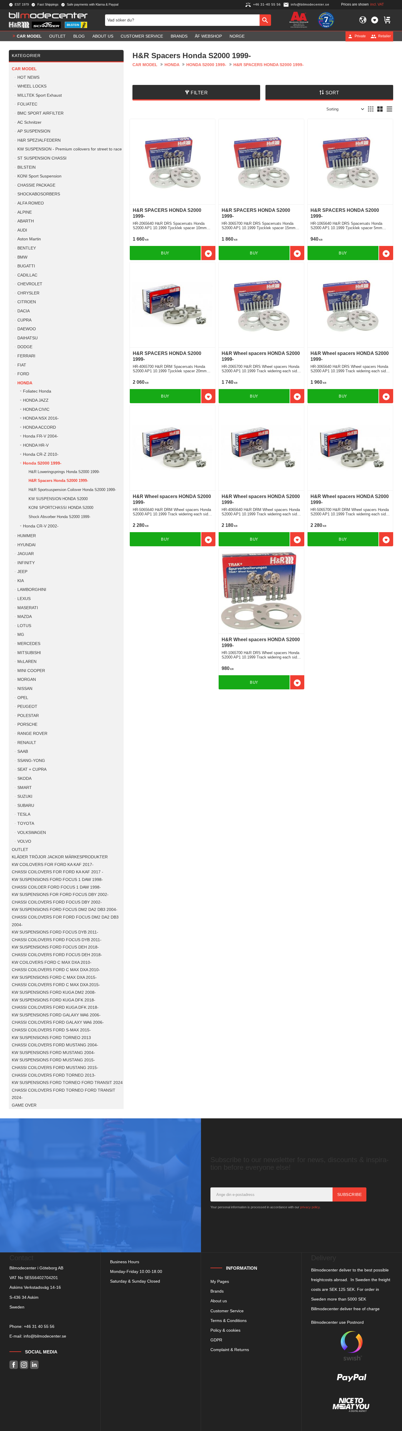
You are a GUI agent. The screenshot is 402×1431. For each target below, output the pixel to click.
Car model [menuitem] (29, 36)
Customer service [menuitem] (142, 36)
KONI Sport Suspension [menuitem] (39, 176)
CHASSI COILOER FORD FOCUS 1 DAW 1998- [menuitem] (56, 887)
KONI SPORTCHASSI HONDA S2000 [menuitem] (61, 507)
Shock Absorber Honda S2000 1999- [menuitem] (59, 517)
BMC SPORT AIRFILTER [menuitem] (40, 113)
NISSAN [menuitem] (24, 688)
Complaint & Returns (229, 1349)
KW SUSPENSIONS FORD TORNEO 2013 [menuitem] (51, 1037)
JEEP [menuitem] (22, 571)
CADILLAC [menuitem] (27, 275)
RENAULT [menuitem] (26, 742)
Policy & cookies (225, 1330)
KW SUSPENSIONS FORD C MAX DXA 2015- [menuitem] (54, 977)
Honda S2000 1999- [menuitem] (42, 463)
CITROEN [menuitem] (26, 302)
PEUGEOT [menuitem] (27, 706)
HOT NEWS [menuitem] (28, 77)
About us (218, 1300)
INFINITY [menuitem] (26, 563)
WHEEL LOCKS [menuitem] (31, 86)
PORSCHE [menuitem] (27, 724)
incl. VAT (377, 4)
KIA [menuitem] (20, 581)
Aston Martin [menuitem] (29, 239)
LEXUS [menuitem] (24, 598)
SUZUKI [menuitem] (24, 796)
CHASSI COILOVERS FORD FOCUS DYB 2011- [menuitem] (57, 940)
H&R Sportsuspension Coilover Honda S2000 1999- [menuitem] (72, 489)
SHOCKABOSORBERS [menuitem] (38, 194)
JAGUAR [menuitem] (25, 554)
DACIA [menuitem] (23, 311)
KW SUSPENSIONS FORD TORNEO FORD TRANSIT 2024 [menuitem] (67, 1082)
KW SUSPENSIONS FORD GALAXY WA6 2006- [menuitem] (56, 1015)
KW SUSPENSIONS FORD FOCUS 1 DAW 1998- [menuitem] (57, 879)
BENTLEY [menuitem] (26, 248)
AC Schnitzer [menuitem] (29, 122)
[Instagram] (24, 1364)
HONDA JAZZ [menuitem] (36, 400)
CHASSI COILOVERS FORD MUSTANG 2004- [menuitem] (55, 1045)
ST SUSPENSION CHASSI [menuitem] (42, 158)
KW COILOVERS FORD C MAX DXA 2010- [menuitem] (52, 962)
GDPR (216, 1340)
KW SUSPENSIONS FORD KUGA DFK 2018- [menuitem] (53, 1000)
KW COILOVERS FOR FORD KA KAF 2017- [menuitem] (53, 864)
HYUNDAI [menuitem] (26, 545)
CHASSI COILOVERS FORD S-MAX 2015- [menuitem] (51, 1030)
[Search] (265, 20)
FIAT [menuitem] (21, 365)
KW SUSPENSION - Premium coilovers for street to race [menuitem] (69, 149)
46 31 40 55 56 (40, 1326)
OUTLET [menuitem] (57, 36)
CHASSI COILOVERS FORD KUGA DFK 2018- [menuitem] (55, 1007)
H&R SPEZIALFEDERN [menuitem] (39, 140)
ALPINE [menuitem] (24, 212)
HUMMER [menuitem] (26, 536)
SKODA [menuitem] (24, 778)
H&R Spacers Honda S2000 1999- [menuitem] (58, 480)
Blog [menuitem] (79, 36)
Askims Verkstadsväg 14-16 (35, 1287)
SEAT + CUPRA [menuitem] (31, 769)
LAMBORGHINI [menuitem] (31, 589)
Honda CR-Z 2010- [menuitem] (41, 454)
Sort (332, 92)
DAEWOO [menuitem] (26, 329)
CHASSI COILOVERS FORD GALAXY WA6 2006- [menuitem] (58, 1022)
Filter (199, 92)
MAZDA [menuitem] (24, 616)
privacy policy (310, 1207)
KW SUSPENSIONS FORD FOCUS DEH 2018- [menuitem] (55, 947)
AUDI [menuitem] (22, 230)
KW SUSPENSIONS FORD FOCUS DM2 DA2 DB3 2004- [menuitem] (64, 909)
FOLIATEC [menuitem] (27, 104)
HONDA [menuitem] (24, 383)
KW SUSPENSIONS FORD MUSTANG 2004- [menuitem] (53, 1052)
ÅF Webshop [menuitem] (208, 36)
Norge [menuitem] (237, 36)
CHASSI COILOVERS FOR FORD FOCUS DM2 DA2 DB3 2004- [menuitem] (65, 921)
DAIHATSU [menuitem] (27, 338)
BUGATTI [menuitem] (26, 266)
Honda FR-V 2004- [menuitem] (40, 436)
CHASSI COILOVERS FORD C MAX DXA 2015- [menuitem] (56, 985)
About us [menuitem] (102, 36)
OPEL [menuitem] (22, 698)
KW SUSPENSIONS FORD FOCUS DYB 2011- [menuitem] (55, 932)
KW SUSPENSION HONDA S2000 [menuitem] (58, 499)
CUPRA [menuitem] (24, 320)
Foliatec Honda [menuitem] (37, 391)
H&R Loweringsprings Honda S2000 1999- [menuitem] (64, 472)
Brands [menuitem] (179, 36)
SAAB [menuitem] (22, 751)
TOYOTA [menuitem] (25, 823)
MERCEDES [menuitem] (28, 643)
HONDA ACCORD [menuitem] (39, 427)
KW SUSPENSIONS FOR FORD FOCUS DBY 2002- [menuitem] (60, 894)
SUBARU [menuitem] (25, 805)
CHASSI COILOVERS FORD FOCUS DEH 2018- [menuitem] (57, 955)
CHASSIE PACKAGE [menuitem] (36, 185)
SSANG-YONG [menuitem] (31, 760)
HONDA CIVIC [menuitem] (36, 409)
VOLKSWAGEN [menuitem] (31, 832)
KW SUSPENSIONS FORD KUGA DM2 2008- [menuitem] (54, 992)
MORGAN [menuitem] (26, 679)
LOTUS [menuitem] (24, 626)
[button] (375, 20)
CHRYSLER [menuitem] (28, 293)
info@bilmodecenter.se (45, 1336)
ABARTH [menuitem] (25, 221)
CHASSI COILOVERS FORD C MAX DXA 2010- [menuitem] (56, 970)
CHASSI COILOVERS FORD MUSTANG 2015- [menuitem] (55, 1067)
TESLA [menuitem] (23, 814)
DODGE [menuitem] (24, 347)
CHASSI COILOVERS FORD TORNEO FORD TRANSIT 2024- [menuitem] (63, 1094)
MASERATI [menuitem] (27, 608)
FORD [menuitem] (23, 374)
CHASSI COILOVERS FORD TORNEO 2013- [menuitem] (54, 1075)
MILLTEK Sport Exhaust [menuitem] (39, 95)
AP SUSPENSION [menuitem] (33, 131)
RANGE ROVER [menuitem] (32, 733)
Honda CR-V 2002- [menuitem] (41, 526)
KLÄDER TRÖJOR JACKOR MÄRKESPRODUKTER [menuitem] (60, 857)
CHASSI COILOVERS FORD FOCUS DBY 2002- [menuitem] (57, 902)
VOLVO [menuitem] (24, 841)
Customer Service (227, 1310)
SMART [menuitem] (24, 787)
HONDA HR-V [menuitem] (36, 445)
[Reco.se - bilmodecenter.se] (326, 20)
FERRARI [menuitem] (26, 356)
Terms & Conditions (228, 1320)
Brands (217, 1291)
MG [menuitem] (20, 634)
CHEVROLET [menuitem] (29, 284)
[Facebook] (13, 1364)
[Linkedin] (34, 1364)
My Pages (219, 1281)
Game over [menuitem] (24, 1105)
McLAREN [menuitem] (26, 661)
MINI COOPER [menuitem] (31, 670)
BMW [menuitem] (22, 257)
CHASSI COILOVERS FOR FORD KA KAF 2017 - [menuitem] (57, 872)
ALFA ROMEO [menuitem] (30, 203)
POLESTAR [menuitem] (28, 715)
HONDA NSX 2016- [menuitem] (41, 418)
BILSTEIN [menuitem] (26, 167)
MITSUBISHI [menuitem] (29, 653)
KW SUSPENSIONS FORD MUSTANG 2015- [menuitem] (53, 1060)
